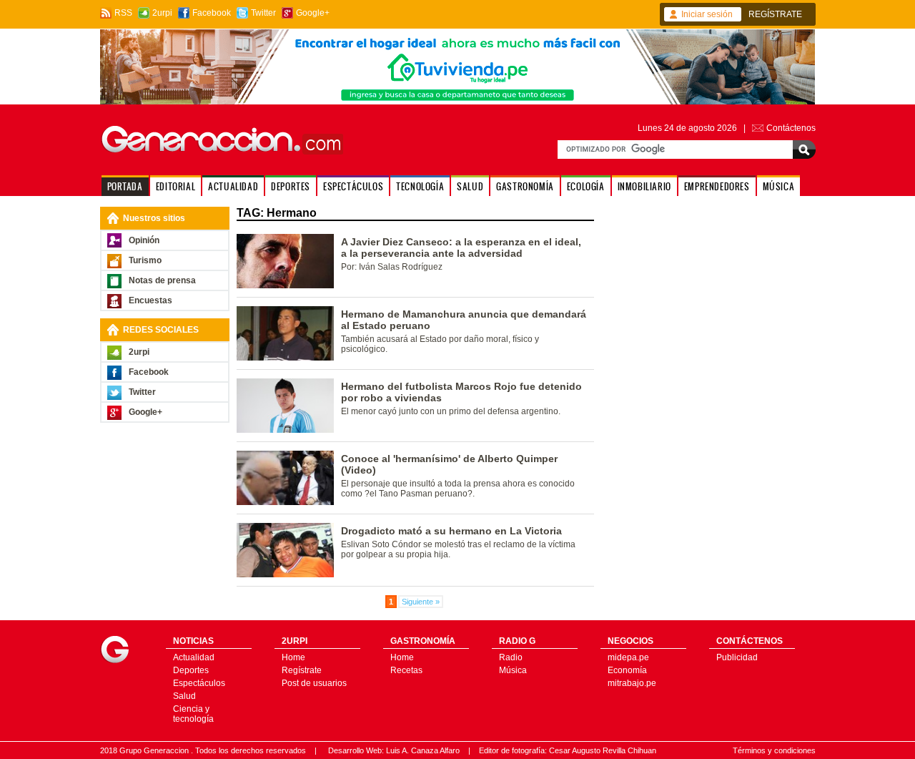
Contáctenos (791, 128)
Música (513, 670)
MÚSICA (779, 186)
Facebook (211, 13)
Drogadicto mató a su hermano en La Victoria (451, 531)
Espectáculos (199, 683)
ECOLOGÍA (586, 186)
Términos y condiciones (774, 750)
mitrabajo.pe (632, 683)
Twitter (263, 13)
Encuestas (150, 300)
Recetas (406, 670)
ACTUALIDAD (233, 186)
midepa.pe (628, 657)
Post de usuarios (314, 683)
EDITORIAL (175, 186)
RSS (123, 13)
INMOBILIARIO (644, 186)
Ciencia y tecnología (193, 714)
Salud (184, 696)
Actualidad (193, 657)
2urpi (162, 13)
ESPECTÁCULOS (353, 186)
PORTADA (125, 186)
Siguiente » (421, 601)
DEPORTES (290, 186)
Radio (511, 657)
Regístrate (302, 670)
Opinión (144, 240)
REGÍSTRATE (775, 14)
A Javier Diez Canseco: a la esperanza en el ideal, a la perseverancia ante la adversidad (461, 247)
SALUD (470, 186)
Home (293, 657)
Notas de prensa (162, 280)
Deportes (191, 670)
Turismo (145, 260)
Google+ (313, 13)
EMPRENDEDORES (717, 186)
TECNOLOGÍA (420, 186)
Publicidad (737, 657)
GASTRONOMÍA (525, 186)
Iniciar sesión (707, 14)
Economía (627, 670)
